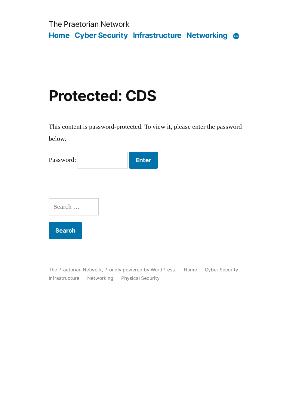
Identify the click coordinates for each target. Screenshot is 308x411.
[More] (236, 36)
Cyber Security (101, 35)
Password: (63, 160)
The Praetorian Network (89, 24)
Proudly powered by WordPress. (140, 270)
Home (59, 35)
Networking (206, 35)
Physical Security (140, 278)
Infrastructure (157, 35)
